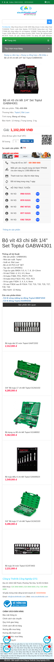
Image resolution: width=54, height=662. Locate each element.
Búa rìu (22, 644)
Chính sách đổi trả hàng (12, 626)
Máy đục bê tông (33, 648)
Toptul (17, 112)
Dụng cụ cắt (42, 644)
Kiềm (24, 646)
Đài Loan (25, 112)
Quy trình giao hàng (10, 622)
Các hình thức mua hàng (13, 636)
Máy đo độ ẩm (42, 652)
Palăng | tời (48, 655)
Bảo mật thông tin (10, 615)
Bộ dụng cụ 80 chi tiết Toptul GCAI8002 (22, 432)
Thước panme (13, 653)
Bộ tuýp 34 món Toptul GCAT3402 (20, 566)
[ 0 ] (48, 2)
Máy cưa (13, 648)
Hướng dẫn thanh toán (12, 633)
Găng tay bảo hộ (22, 655)
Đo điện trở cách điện (27, 650)
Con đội (41, 655)
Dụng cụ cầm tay (11, 55)
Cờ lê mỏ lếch (33, 644)
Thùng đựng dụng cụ (12, 657)
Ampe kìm (17, 650)
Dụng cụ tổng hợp (29, 55)
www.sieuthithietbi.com (39, 597)
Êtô (21, 646)
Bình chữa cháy (24, 653)
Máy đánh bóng (22, 648)
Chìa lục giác (15, 644)
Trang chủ (11, 40)
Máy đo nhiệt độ (31, 652)
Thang (3, 655)
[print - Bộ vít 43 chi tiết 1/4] (21, 147)
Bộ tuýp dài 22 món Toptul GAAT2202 (21, 343)
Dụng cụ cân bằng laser (18, 652)
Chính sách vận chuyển (12, 619)
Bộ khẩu (42, 55)
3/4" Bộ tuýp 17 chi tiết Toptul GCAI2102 (22, 388)
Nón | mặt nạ (34, 653)
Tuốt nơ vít (36, 646)
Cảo (27, 644)
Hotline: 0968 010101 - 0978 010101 (21, 2)
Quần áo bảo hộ (10, 655)
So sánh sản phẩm (10, 148)
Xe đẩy (3, 657)
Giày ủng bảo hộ (33, 655)
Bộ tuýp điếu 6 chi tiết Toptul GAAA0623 (22, 477)
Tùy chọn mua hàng (14, 48)
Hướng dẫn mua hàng (11, 629)
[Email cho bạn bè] (24, 147)
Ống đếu (29, 646)
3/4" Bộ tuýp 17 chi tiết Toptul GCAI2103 (22, 521)
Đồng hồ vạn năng (41, 650)
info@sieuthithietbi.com (16, 597)
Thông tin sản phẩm (11, 230)
